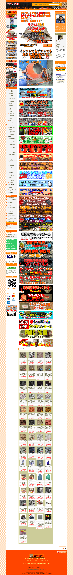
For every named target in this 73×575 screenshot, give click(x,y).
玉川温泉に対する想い (11, 246)
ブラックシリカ (12, 125)
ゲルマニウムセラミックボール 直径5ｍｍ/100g (40, 427)
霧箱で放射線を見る (11, 213)
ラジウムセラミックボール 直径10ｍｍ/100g (40, 360)
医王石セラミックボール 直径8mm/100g (23, 414)
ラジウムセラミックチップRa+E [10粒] (48, 495)
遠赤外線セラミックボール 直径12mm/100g (40, 388)
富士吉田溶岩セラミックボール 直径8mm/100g (23, 427)
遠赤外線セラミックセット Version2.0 (31, 482)
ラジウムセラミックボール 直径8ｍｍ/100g (31, 360)
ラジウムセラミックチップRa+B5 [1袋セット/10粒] (32, 508)
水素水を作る (10, 205)
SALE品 (11, 182)
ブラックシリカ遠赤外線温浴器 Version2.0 (23, 482)
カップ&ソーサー (12, 180)
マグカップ (11, 175)
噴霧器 (10, 187)
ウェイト (11, 122)
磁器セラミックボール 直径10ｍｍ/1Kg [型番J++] (23, 455)
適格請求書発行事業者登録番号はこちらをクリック (36, 569)
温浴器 (9, 150)
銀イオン (11, 93)
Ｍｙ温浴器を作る (11, 197)
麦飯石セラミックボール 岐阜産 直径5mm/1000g (40, 414)
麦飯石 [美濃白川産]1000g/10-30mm (48, 455)
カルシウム (11, 115)
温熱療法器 (11, 165)
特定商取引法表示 (10, 239)
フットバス (11, 167)
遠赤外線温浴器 (12, 154)
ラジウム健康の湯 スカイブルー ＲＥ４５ (40, 482)
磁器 (10, 120)
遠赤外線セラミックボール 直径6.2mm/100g (23, 388)
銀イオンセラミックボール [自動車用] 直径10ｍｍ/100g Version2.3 (40, 374)
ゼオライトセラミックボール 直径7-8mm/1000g (31, 442)
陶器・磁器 (10, 174)
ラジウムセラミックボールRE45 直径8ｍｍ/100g (48, 360)
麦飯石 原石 (12, 127)
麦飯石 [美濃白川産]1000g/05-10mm (40, 455)
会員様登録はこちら (11, 234)
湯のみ (10, 177)
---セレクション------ (11, 172)
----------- (11, 117)
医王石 (10, 103)
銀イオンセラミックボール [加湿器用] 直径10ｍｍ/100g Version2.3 (48, 374)
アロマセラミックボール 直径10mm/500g (31, 401)
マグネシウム (12, 113)
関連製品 (9, 136)
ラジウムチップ (12, 139)
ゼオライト (11, 95)
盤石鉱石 (11, 129)
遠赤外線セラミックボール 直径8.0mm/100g (31, 388)
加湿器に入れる (11, 221)
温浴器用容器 (12, 138)
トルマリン (11, 111)
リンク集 (8, 241)
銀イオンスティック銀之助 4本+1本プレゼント (31, 468)
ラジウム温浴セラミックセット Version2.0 (23, 495)
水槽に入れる (10, 211)
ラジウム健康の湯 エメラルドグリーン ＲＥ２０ (49, 482)
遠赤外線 (11, 96)
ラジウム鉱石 (12, 131)
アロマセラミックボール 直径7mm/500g (23, 401)
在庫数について (10, 243)
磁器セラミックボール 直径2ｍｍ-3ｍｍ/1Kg (40, 442)
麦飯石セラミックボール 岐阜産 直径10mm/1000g (48, 414)
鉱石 (8, 124)
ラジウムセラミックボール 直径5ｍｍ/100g (23, 360)
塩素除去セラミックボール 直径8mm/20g (48, 401)
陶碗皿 (10, 178)
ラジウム (11, 91)
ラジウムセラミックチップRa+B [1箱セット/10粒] (23, 508)
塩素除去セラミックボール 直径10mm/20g (40, 401)
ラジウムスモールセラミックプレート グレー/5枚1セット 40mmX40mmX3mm (40, 523)
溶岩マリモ (11, 132)
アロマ (10, 118)
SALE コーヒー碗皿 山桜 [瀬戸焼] (40, 508)
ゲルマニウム (12, 101)
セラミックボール (11, 90)
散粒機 (10, 186)
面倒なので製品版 (11, 207)
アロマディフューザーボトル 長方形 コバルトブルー (48, 468)
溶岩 (10, 109)
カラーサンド (10, 159)
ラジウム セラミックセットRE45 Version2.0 (31, 495)
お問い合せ (42, 4)
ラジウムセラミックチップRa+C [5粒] (40, 495)
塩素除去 (11, 105)
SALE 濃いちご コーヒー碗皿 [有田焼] (32, 522)
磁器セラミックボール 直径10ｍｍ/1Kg (48, 442)
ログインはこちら (10, 236)
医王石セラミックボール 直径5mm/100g (31, 414)
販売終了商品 (10, 192)
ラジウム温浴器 (12, 152)
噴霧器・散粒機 (11, 184)
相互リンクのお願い (11, 245)
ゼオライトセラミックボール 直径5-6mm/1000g (23, 442)
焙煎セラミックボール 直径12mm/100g (48, 388)
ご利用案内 (36, 4)
